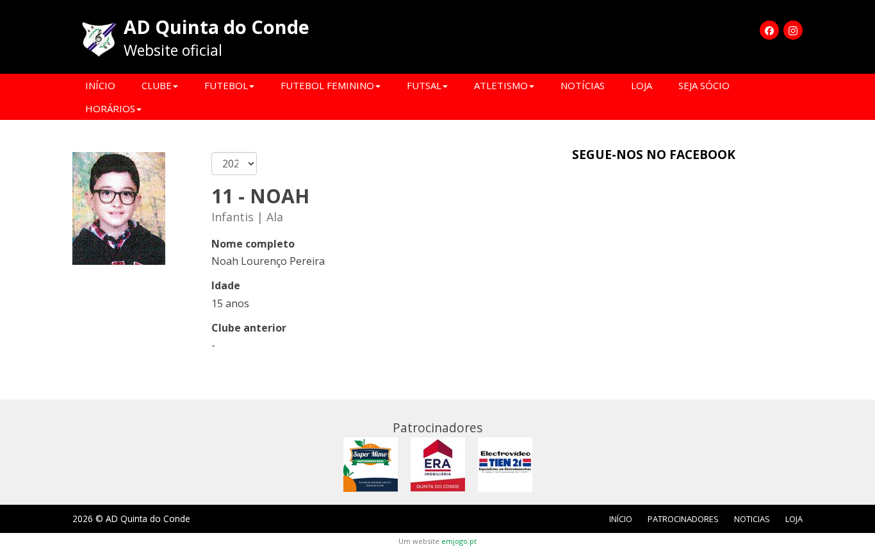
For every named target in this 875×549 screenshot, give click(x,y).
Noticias (752, 519)
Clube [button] (157, 85)
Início (100, 85)
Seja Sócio (704, 85)
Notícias (582, 85)
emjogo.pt (459, 541)
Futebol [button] (226, 85)
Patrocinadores (683, 519)
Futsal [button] (424, 85)
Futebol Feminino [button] (327, 85)
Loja (641, 85)
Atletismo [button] (501, 85)
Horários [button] (110, 108)
